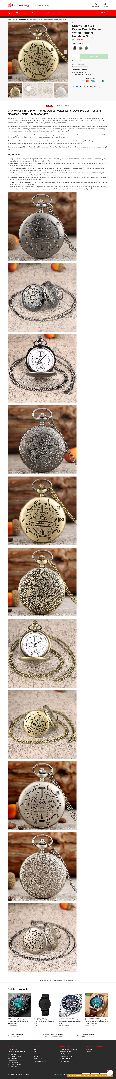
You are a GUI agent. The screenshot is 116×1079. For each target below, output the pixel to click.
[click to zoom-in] (38, 52)
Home (10, 19)
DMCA (36, 1056)
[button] (65, 52)
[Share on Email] (91, 86)
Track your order (65, 1061)
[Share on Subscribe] (94, 86)
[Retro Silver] (86, 47)
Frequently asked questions (68, 1049)
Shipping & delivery (66, 1054)
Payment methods (65, 1051)
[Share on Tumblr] (87, 86)
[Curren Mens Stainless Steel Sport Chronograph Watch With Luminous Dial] (70, 1005)
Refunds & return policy (67, 1056)
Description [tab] (49, 105)
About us (36, 1049)
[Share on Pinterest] (84, 86)
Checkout (105, 6)
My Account (95, 6)
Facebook (89, 1049)
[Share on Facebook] (77, 86)
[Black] (74, 47)
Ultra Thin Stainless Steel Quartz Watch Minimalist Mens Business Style (44, 1021)
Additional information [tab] (63, 105)
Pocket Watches (23, 19)
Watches (15, 19)
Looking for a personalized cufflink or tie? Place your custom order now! (90, 1075)
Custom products (65, 1058)
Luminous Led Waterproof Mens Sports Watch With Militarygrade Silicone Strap (18, 1021)
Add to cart (94, 56)
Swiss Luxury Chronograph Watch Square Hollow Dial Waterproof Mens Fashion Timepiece (96, 1021)
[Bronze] (80, 47)
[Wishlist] (28, 996)
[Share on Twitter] (80, 86)
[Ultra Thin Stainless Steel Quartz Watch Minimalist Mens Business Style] (45, 1005)
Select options (19, 1029)
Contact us (37, 1054)
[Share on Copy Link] (98, 86)
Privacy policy (38, 1058)
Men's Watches (12, 1018)
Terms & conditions (40, 1061)
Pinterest (88, 1051)
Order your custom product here (83, 74)
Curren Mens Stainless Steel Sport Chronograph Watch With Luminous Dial (70, 1021)
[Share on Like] (73, 86)
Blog (35, 1051)
